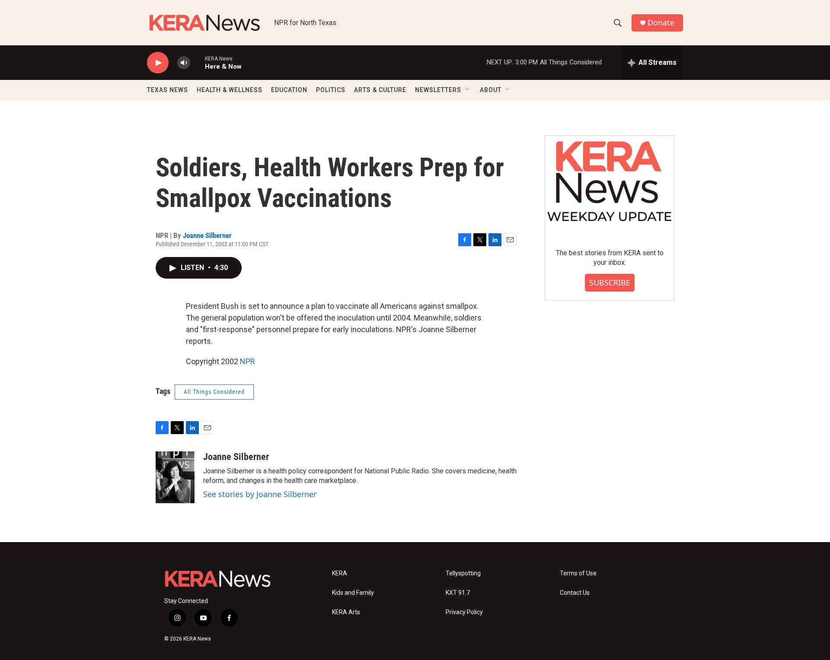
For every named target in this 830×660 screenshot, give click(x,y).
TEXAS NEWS (167, 89)
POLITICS (330, 89)
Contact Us (575, 593)
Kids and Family (353, 593)
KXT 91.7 (458, 593)
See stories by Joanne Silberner (259, 494)
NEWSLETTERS (438, 89)
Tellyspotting (463, 573)
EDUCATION (289, 89)
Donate (661, 22)
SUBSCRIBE (609, 282)
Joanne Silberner (207, 235)
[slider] (197, 62)
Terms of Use (578, 573)
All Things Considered (214, 391)
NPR (247, 361)
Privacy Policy (464, 612)
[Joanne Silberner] (175, 477)
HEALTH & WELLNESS (229, 89)
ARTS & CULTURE (380, 89)
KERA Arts (346, 612)
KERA (339, 573)
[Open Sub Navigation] (467, 89)
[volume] (183, 63)
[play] (158, 63)
